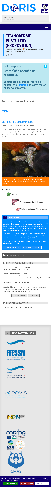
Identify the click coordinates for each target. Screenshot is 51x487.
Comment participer (12, 247)
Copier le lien (34, 296)
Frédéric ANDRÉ (24, 307)
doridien (23, 85)
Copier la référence (19, 296)
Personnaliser (42, 484)
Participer (13, 217)
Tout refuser (27, 484)
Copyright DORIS (29, 238)
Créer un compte (9, 20)
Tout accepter (11, 484)
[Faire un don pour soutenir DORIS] (44, 9)
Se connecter (8, 17)
